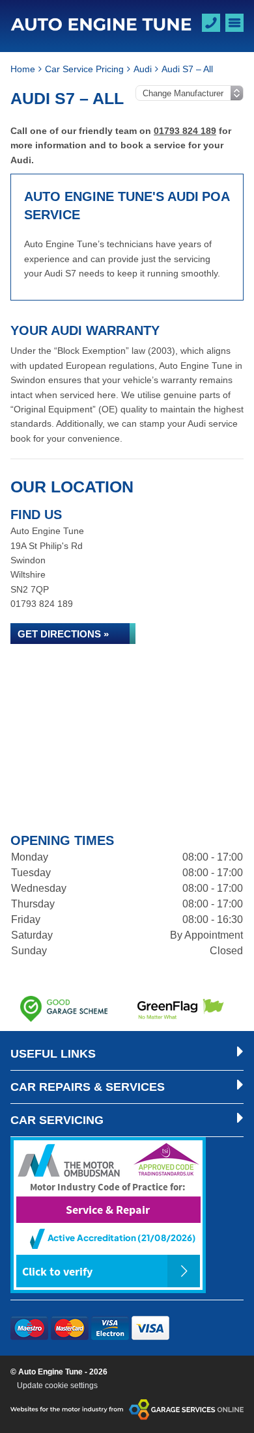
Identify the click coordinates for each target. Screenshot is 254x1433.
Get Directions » (63, 633)
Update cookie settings (57, 1385)
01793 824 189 (185, 131)
